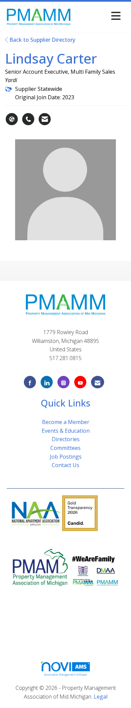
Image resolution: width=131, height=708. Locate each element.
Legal (100, 696)
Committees (65, 448)
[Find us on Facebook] (30, 382)
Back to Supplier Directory (41, 39)
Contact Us (65, 465)
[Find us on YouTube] (80, 382)
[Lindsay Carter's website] (11, 119)
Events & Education (66, 430)
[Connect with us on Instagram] (63, 382)
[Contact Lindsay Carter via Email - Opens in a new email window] (44, 119)
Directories (66, 439)
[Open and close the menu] (98, 16)
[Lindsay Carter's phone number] (28, 119)
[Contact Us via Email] (97, 382)
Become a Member (65, 422)
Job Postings (66, 456)
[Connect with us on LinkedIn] (47, 382)
